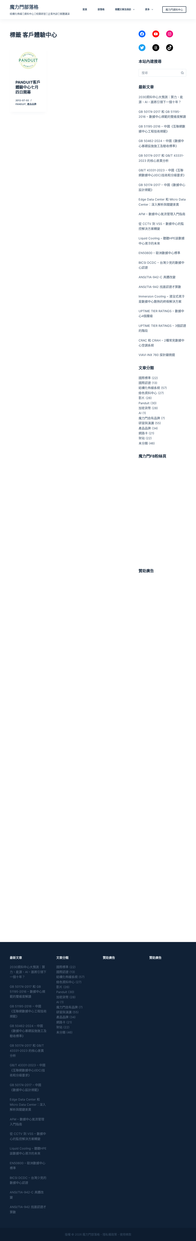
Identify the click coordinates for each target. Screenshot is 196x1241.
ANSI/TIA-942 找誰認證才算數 (160, 287)
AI (140, 413)
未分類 (143, 443)
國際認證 (145, 383)
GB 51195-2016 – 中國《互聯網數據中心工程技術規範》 (28, 1011)
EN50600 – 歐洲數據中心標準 (159, 253)
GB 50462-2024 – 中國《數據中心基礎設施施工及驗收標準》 (28, 1031)
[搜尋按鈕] (182, 73)
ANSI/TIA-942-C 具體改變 (157, 277)
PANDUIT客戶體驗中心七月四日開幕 (28, 87)
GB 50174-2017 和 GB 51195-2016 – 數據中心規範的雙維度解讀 (27, 992)
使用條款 (125, 1234)
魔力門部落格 (24, 7)
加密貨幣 (145, 408)
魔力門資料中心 (174, 9)
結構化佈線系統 (149, 388)
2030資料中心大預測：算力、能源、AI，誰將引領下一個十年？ (28, 972)
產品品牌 (31, 104)
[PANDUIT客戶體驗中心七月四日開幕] (28, 60)
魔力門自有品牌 (149, 418)
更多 (147, 9)
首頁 (84, 9)
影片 (142, 398)
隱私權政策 (110, 1234)
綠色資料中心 (148, 393)
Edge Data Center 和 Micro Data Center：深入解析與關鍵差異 (28, 1104)
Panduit (21, 104)
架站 (142, 438)
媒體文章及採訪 (123, 9)
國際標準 (145, 378)
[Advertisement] (162, 635)
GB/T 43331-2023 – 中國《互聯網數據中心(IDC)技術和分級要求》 (27, 1070)
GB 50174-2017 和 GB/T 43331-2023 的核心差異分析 (27, 1050)
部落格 (101, 9)
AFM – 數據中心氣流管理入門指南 (162, 214)
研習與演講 (146, 423)
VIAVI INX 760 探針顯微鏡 (157, 355)
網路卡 (143, 433)
